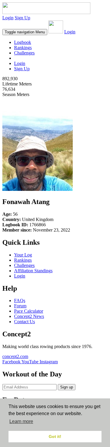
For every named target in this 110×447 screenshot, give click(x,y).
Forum (20, 305)
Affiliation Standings (33, 270)
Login (7, 17)
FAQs (19, 300)
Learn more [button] (21, 421)
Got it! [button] (55, 436)
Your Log (23, 254)
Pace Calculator (28, 311)
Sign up (66, 387)
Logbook (22, 42)
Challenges (24, 52)
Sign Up (22, 17)
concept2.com (15, 356)
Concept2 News (29, 316)
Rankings (23, 47)
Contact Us (24, 321)
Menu (25, 32)
